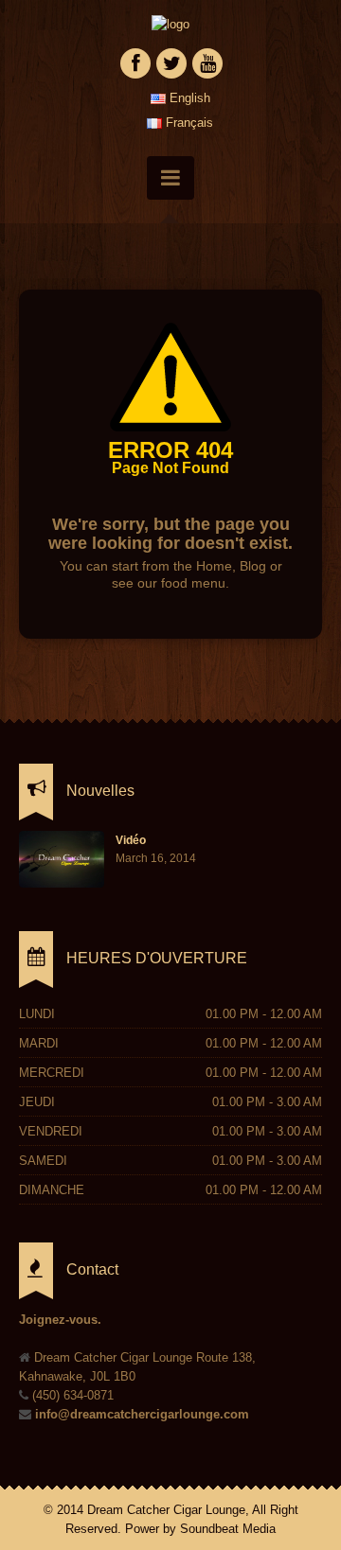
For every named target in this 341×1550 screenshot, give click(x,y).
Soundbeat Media (228, 1529)
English (188, 98)
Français (187, 122)
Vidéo (131, 840)
